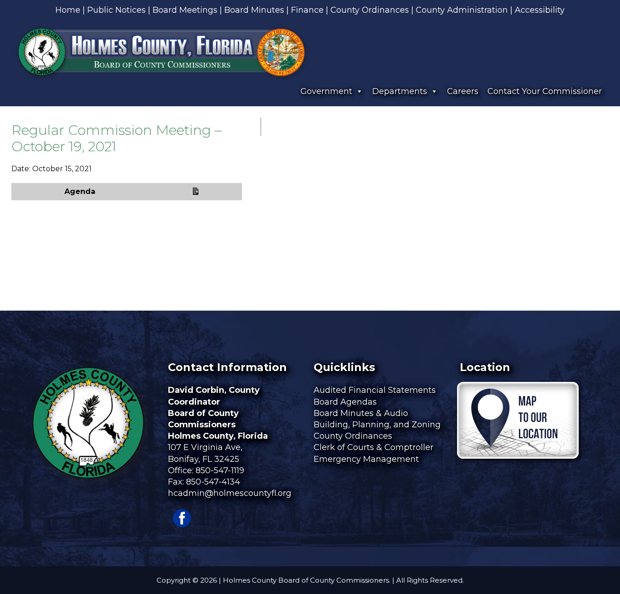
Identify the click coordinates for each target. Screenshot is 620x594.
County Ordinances (369, 10)
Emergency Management (367, 459)
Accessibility (540, 10)
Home (67, 10)
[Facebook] (182, 525)
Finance (307, 10)
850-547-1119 (220, 470)
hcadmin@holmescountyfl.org (229, 493)
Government (326, 91)
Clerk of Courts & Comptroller (373, 447)
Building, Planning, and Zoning (378, 425)
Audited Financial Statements (375, 390)
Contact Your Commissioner (544, 91)
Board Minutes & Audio (361, 413)
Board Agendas (346, 402)
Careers (462, 91)
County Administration (462, 10)
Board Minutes (254, 10)
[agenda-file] (193, 191)
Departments (399, 91)
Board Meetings (185, 10)
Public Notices (116, 10)
